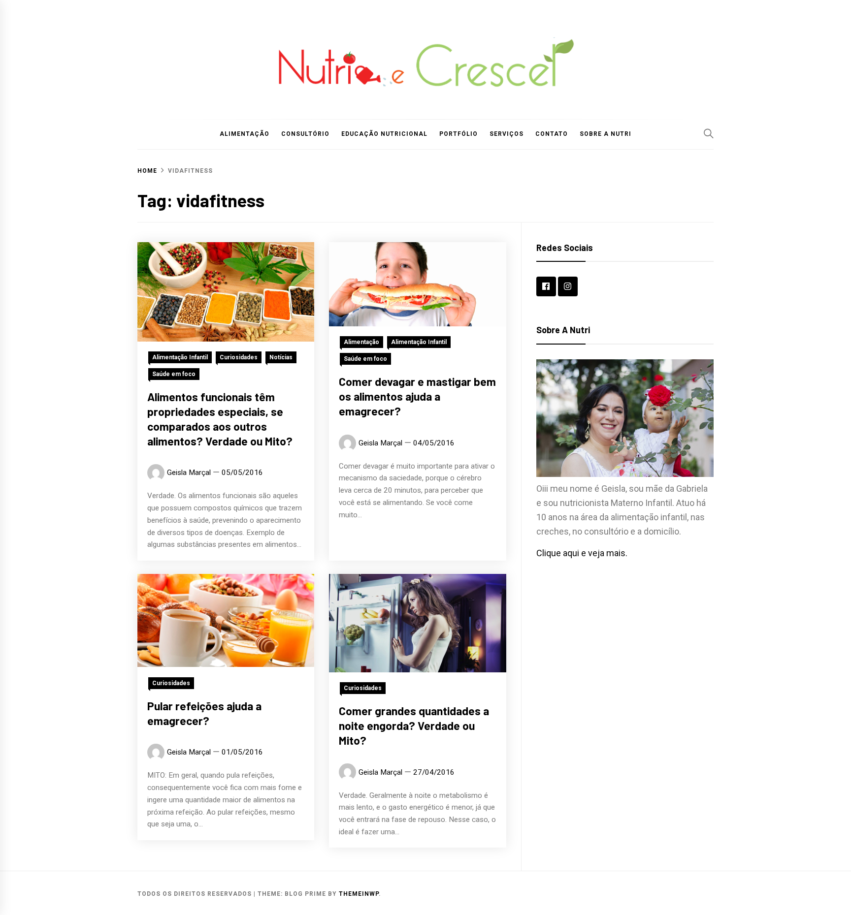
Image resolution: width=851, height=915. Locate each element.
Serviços (507, 133)
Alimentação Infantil (180, 357)
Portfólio (458, 133)
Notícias (281, 357)
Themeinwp (359, 893)
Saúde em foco (174, 374)
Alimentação (244, 133)
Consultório (305, 133)
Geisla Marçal (189, 472)
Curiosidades (239, 357)
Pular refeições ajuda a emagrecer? (204, 712)
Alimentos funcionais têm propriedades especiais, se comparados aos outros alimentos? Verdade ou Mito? (220, 418)
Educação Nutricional (384, 133)
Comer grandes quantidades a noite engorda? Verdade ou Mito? (414, 725)
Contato (551, 133)
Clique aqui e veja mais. (581, 553)
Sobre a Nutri (605, 133)
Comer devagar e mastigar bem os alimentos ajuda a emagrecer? (417, 396)
